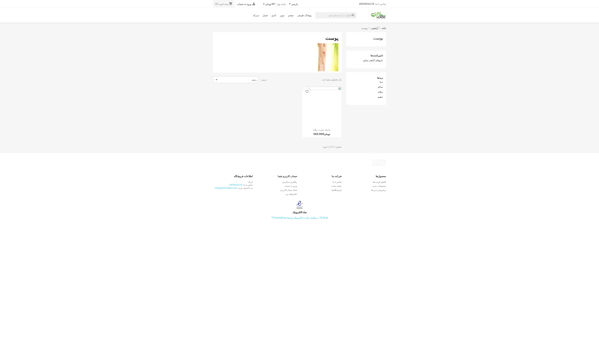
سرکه (256, 15)
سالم (380, 86)
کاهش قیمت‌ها (379, 181)
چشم (291, 15)
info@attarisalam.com (225, 187)
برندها (380, 77)
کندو (274, 15)
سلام (380, 91)
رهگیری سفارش (289, 181)
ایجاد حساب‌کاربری (288, 189)
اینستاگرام (376, 163)
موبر (282, 15)
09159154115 (366, 4)
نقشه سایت (336, 185)
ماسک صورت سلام (321, 129)
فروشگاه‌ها (337, 189)
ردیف (236, 80)
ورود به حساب (290, 185)
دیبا (381, 81)
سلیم (380, 96)
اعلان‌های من (291, 194)
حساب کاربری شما (287, 176)
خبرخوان (383, 163)
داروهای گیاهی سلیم (373, 60)
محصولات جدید (379, 185)
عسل (265, 15)
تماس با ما (337, 181)
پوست (378, 38)
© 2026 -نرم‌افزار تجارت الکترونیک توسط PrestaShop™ (299, 217)
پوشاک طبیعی (304, 15)
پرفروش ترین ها (378, 189)
